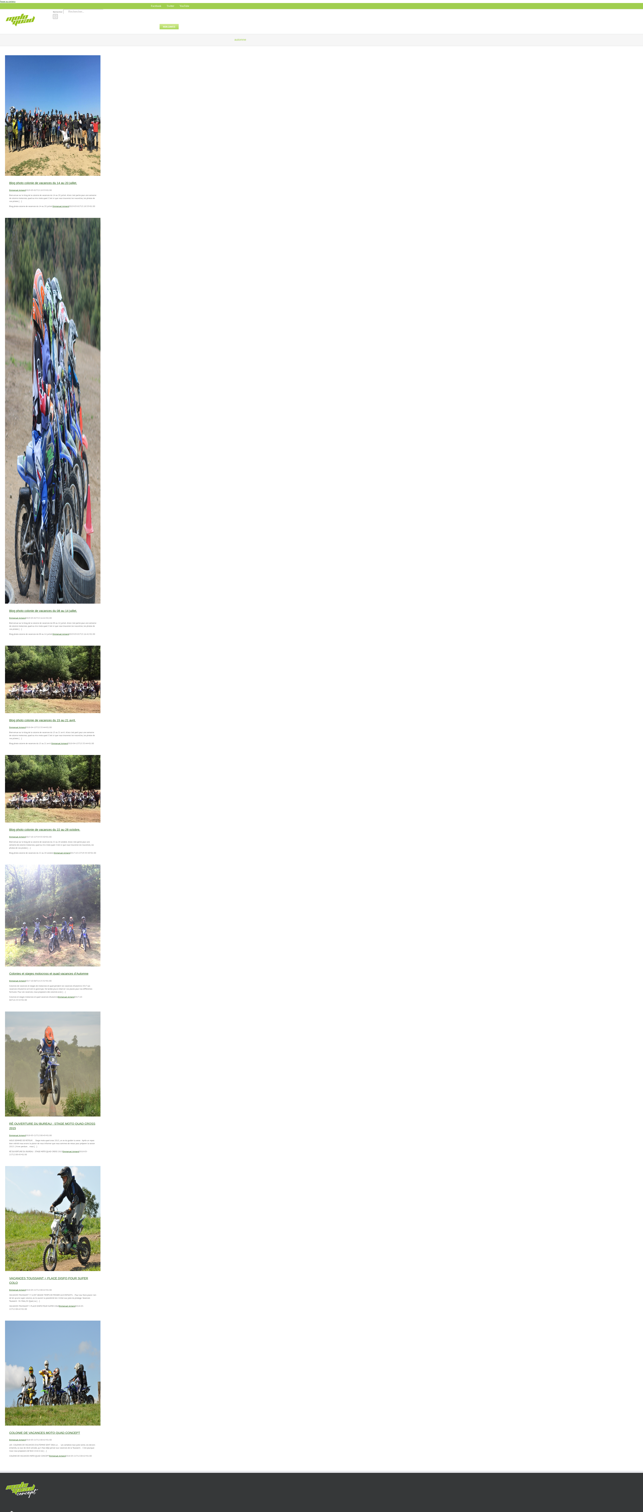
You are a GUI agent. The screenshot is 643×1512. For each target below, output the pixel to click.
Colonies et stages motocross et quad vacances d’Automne (48, 973)
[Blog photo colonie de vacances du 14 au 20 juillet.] (52, 115)
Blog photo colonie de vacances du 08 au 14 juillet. (43, 611)
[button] (184, 26)
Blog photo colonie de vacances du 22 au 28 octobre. (44, 829)
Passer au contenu (7, 1)
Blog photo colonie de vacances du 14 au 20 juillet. (43, 183)
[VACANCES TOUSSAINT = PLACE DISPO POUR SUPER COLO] (52, 1218)
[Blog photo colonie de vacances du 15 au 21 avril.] (52, 679)
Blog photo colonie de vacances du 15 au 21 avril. (42, 720)
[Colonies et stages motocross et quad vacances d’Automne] (52, 915)
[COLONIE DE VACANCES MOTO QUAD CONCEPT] (52, 1373)
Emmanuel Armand (17, 190)
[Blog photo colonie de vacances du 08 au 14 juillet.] (52, 411)
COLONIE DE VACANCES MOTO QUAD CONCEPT (44, 1432)
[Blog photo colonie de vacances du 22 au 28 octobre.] (52, 788)
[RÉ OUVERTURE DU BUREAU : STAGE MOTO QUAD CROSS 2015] (52, 1064)
